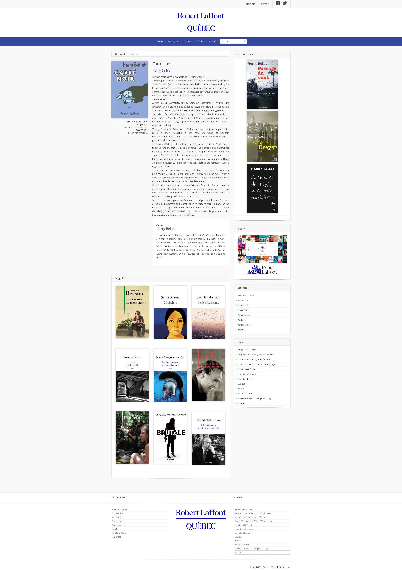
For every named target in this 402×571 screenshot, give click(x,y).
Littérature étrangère (247, 374)
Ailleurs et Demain (246, 295)
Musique (241, 383)
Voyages (241, 403)
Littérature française (247, 379)
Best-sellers (243, 300)
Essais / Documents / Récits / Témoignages (257, 364)
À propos (201, 41)
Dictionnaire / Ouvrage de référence (254, 359)
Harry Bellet (161, 70)
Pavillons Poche (245, 324)
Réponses (242, 329)
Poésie (241, 388)
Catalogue (250, 3)
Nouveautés (173, 41)
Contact (265, 3)
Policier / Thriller (245, 393)
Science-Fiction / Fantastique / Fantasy (254, 398)
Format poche (244, 315)
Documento (243, 310)
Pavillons (242, 320)
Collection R (243, 305)
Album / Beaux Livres (247, 349)
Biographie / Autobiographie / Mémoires (256, 354)
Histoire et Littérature (247, 369)
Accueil (160, 41)
